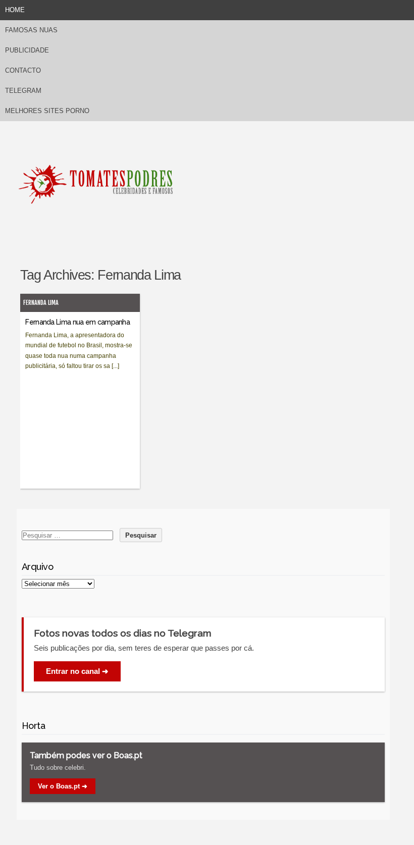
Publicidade (27, 50)
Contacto (23, 70)
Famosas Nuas (31, 30)
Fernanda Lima (41, 302)
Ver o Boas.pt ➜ (62, 786)
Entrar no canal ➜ (77, 671)
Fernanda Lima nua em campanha (77, 322)
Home (15, 10)
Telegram (23, 90)
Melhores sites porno (47, 111)
